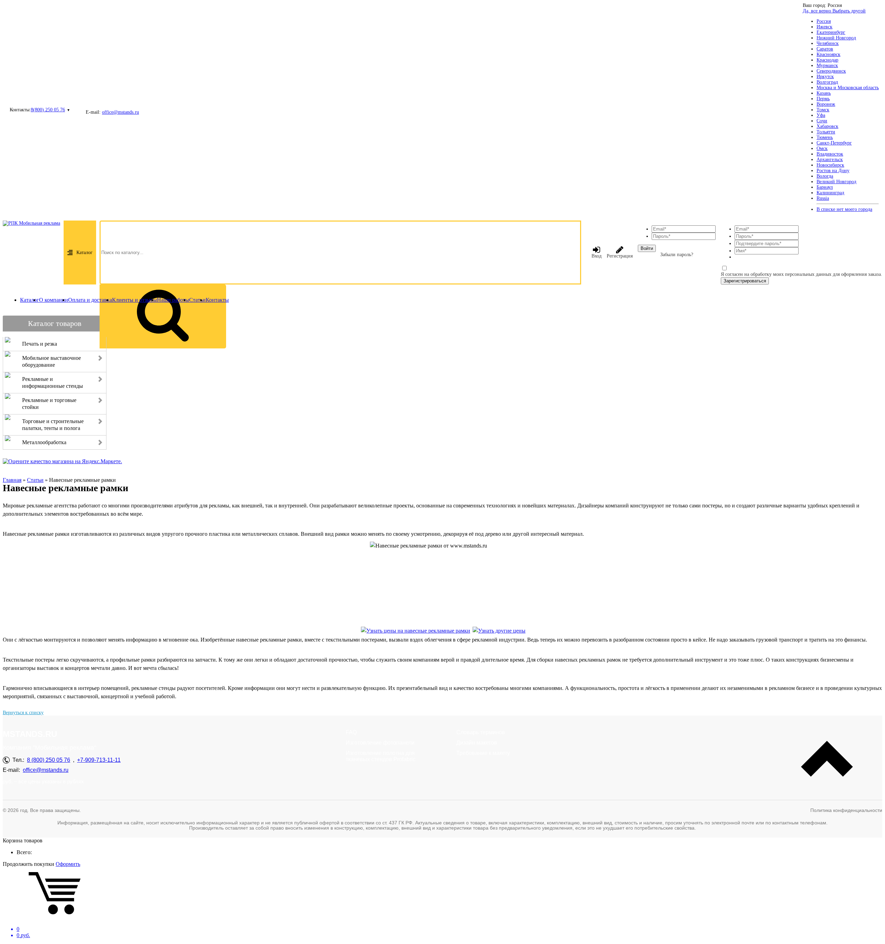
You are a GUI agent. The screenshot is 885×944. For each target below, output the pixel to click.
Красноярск (828, 54)
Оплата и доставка (90, 300)
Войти (647, 248)
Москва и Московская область (848, 87)
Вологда (825, 176)
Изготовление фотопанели (380, 743)
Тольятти (826, 131)
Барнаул (825, 187)
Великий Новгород (836, 181)
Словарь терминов (480, 732)
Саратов (825, 49)
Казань (824, 93)
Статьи (197, 300)
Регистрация (620, 256)
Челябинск (828, 43)
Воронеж (826, 104)
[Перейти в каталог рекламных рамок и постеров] (415, 631)
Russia (823, 198)
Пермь (823, 98)
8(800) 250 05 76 (48, 109)
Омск (822, 148)
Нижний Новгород (836, 37)
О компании (53, 300)
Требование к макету (483, 753)
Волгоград (827, 82)
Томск (823, 109)
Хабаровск (827, 126)
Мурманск (827, 65)
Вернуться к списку (23, 712)
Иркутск (825, 76)
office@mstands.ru (120, 112)
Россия (824, 21)
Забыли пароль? (676, 254)
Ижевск (824, 26)
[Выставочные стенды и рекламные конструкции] (499, 631)
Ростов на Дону (833, 170)
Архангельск (830, 159)
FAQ (351, 732)
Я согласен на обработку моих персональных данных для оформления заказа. (801, 274)
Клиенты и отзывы (134, 300)
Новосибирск (830, 165)
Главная (12, 480)
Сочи (822, 120)
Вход (596, 256)
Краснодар (827, 60)
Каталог (84, 252)
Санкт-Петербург (834, 143)
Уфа (821, 115)
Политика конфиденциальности (846, 810)
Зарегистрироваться (745, 280)
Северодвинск (831, 71)
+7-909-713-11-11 (99, 760)
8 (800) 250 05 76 (48, 760)
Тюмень (825, 137)
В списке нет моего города (844, 209)
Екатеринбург (831, 32)
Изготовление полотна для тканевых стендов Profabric (381, 756)
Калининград (830, 192)
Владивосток (830, 154)
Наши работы (173, 300)
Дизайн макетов (476, 743)
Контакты (217, 300)
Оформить (68, 864)
